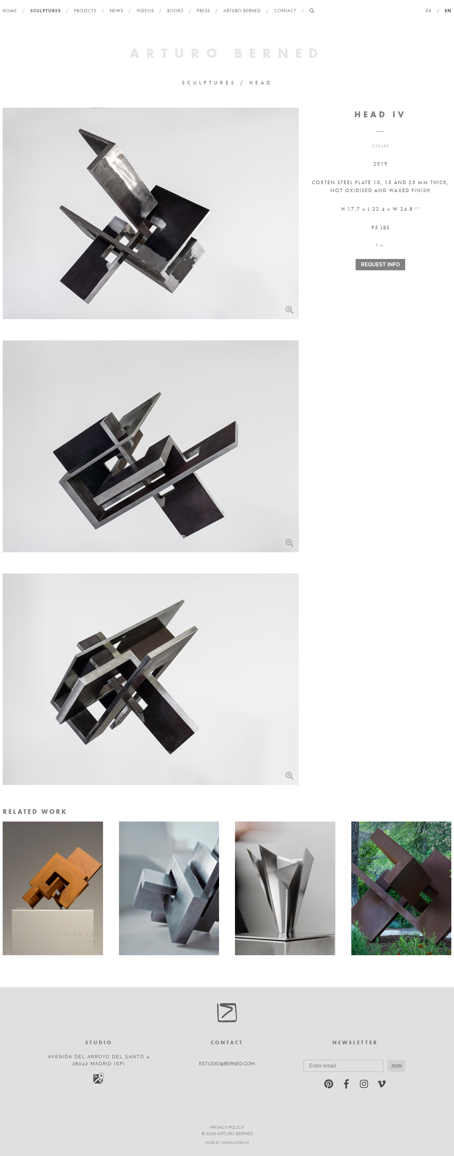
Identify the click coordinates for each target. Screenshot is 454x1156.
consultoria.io (235, 1142)
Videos (145, 10)
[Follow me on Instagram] (364, 1085)
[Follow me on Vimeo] (381, 1085)
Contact (285, 10)
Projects (85, 10)
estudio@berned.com (227, 1064)
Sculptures (45, 10)
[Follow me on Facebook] (346, 1085)
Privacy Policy (227, 1127)
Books (175, 10)
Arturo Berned (242, 10)
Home (10, 10)
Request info (380, 264)
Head (261, 82)
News (116, 10)
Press (203, 10)
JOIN (396, 1066)
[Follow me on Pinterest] (328, 1085)
